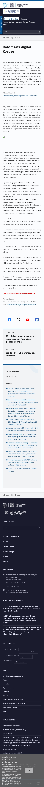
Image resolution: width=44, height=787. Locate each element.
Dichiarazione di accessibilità (12, 753)
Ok (29, 770)
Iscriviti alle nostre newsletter (13, 699)
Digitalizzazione (26, 657)
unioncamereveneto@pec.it (18, 593)
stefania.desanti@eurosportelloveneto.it (21, 304)
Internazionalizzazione (11, 655)
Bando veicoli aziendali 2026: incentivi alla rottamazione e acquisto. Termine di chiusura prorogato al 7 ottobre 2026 (23, 402)
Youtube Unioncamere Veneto (27, 319)
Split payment (7, 733)
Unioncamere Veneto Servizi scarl (14, 703)
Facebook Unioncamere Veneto (9, 319)
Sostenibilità (8, 660)
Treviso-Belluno (9, 22)
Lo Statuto (6, 684)
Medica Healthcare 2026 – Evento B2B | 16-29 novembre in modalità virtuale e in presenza (23, 429)
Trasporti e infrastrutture (28, 652)
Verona (32, 22)
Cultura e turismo (20, 662)
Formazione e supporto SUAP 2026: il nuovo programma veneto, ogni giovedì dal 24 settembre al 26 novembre (22, 462)
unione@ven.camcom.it (18, 590)
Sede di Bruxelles (11, 19)
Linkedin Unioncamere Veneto (37, 319)
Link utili (5, 695)
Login (4, 711)
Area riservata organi (10, 707)
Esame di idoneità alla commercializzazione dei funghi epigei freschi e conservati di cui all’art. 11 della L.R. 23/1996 (22, 436)
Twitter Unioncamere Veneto (18, 319)
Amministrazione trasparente (13, 676)
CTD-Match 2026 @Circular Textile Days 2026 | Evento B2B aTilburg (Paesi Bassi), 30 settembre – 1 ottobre (22, 422)
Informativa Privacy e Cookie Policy (14, 729)
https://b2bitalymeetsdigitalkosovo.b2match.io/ (20, 95)
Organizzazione (8, 688)
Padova (24, 19)
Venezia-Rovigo (22, 22)
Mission (5, 680)
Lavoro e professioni (10, 649)
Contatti (6, 691)
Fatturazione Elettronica (11, 726)
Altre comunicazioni (9, 749)
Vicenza (5, 24)
